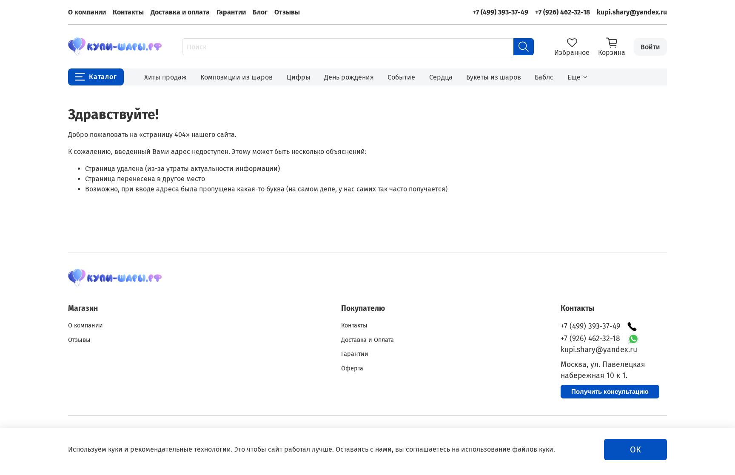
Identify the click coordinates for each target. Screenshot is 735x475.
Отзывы (287, 12)
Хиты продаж (165, 77)
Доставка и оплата (180, 12)
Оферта (352, 368)
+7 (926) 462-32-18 (562, 12)
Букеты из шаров (493, 77)
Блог (260, 12)
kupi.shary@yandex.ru (632, 12)
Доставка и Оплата (367, 340)
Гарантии (231, 12)
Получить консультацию (610, 391)
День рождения (349, 77)
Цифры (299, 77)
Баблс (544, 77)
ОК (635, 449)
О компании (87, 12)
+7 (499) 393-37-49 (500, 12)
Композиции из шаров (236, 77)
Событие (401, 77)
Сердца (441, 77)
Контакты (128, 12)
